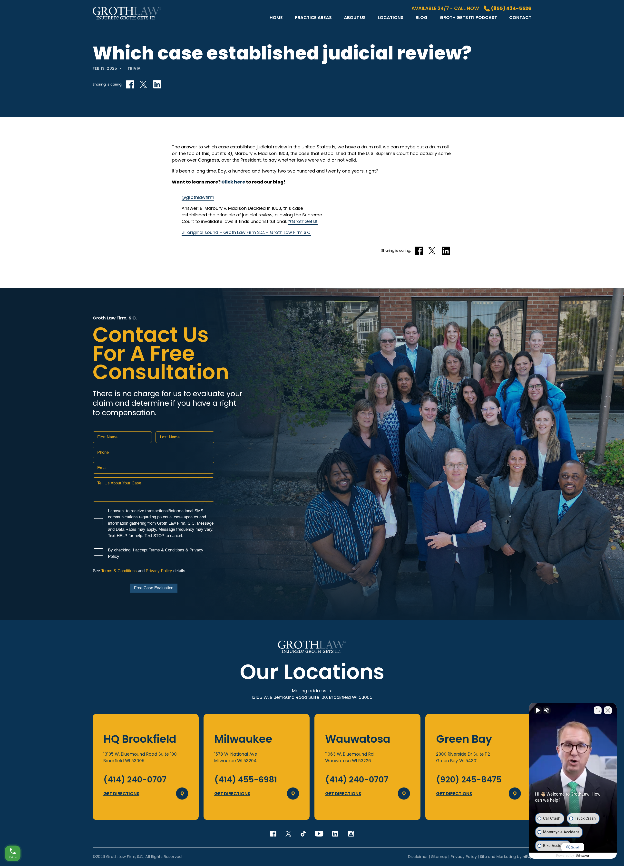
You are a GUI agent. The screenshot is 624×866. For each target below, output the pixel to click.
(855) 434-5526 (511, 8)
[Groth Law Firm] (127, 21)
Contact (520, 17)
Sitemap (439, 856)
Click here (233, 182)
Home (276, 17)
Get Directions (121, 793)
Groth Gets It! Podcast (468, 17)
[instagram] (351, 834)
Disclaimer (418, 856)
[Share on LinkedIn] (157, 84)
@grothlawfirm (198, 197)
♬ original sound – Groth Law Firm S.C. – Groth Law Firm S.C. (246, 232)
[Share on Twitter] (143, 84)
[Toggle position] (598, 710)
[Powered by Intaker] (582, 855)
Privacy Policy (463, 856)
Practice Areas (313, 17)
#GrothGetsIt (303, 221)
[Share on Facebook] (130, 84)
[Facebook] (273, 834)
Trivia (134, 68)
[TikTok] (303, 833)
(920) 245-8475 (469, 779)
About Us (355, 17)
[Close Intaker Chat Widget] (608, 710)
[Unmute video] (538, 710)
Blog (422, 17)
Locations (390, 17)
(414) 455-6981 (245, 779)
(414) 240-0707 (134, 779)
